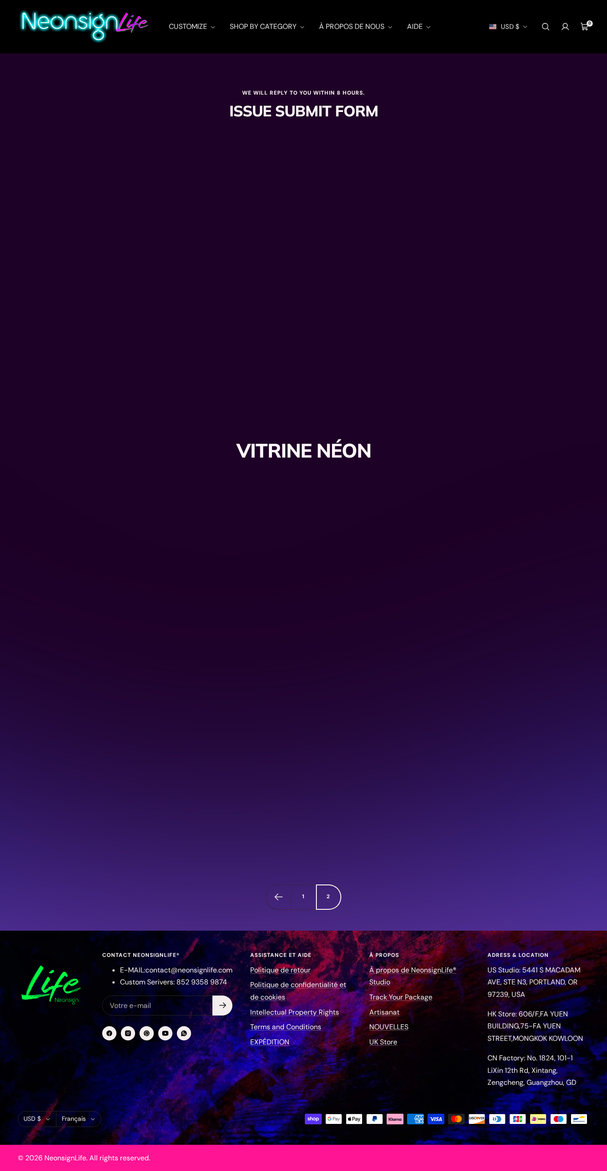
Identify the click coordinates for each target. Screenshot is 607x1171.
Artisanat (384, 1012)
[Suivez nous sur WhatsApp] (184, 1033)
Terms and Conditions (285, 1027)
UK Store (383, 1042)
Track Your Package (400, 997)
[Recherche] (545, 26)
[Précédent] (278, 896)
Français (74, 1119)
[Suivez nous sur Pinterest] (147, 1033)
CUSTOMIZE (189, 26)
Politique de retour (280, 970)
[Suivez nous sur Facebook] (109, 1033)
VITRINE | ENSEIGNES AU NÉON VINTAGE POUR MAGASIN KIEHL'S (294, 759)
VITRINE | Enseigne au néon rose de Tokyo (92, 649)
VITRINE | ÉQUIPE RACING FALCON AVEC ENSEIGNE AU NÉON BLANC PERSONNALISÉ (494, 708)
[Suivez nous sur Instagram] (128, 1033)
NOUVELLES (388, 1027)
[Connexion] (565, 26)
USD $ (510, 26)
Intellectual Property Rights (294, 1012)
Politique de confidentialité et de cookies (298, 991)
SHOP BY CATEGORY (264, 26)
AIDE (415, 26)
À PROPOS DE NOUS (352, 26)
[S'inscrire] (222, 1006)
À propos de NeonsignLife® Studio (412, 976)
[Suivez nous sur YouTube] (165, 1033)
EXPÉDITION (269, 1042)
